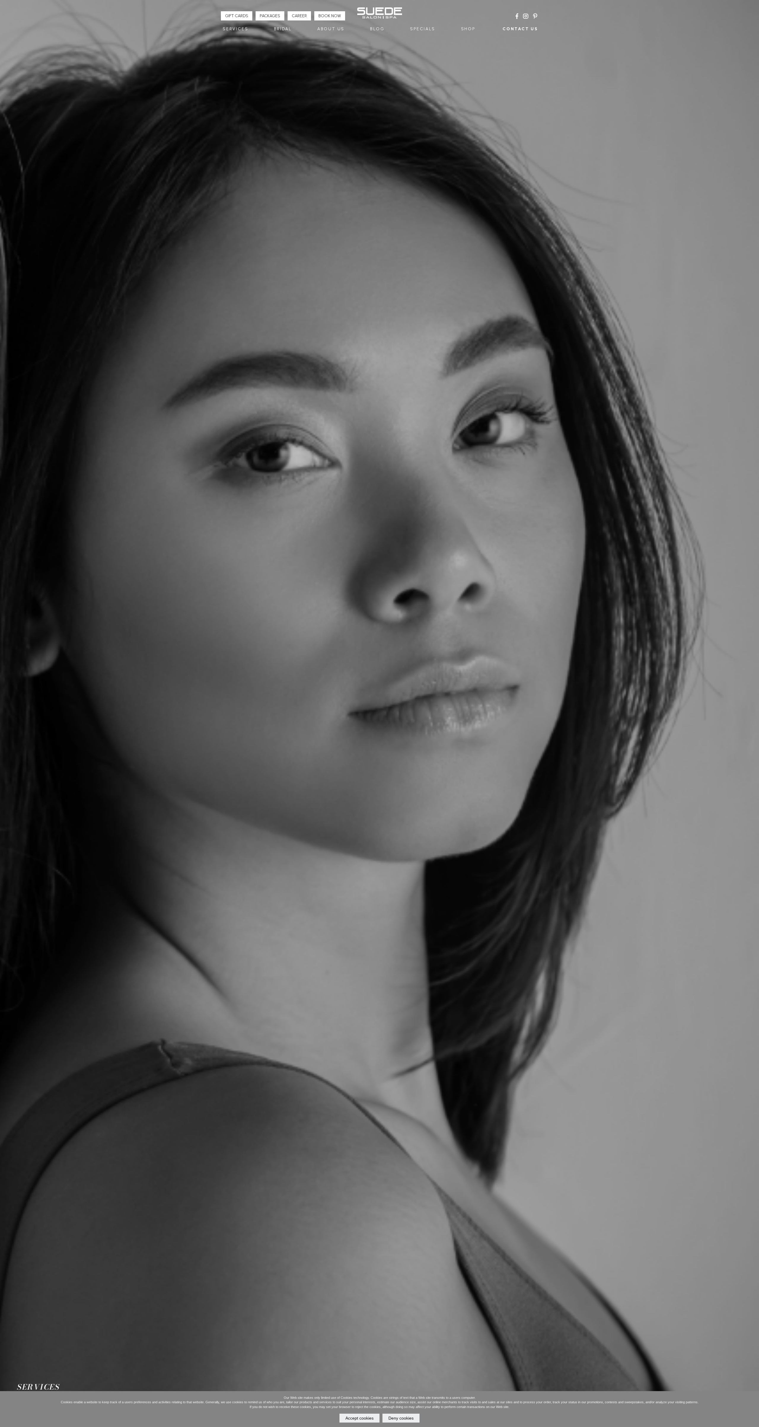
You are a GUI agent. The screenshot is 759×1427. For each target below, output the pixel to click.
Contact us (520, 28)
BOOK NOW (329, 15)
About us (331, 28)
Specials (422, 28)
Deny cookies (401, 1418)
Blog (377, 28)
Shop (468, 28)
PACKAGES (270, 15)
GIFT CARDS (236, 15)
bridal (283, 28)
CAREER (299, 15)
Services (235, 28)
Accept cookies (359, 1418)
